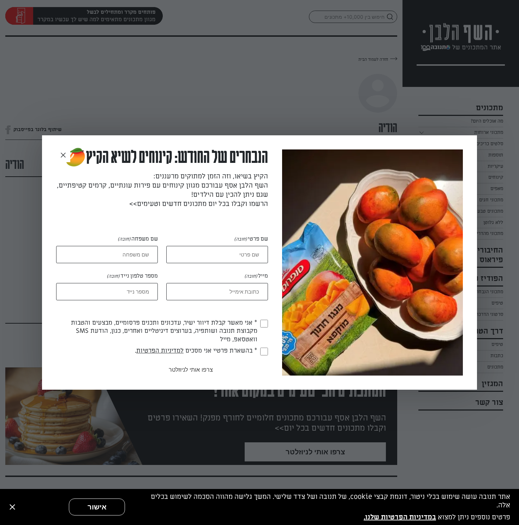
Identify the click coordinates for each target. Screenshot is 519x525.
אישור (97, 507)
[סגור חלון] (63, 155)
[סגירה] (12, 507)
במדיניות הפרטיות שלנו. (400, 517)
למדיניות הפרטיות (160, 351)
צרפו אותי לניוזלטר (191, 369)
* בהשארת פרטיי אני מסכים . (196, 351)
